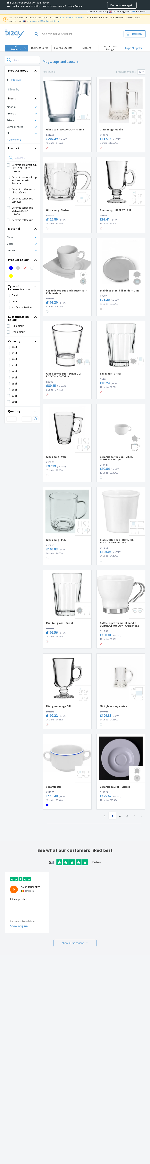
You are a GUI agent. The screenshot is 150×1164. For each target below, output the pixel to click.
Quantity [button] (14, 411)
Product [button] (13, 148)
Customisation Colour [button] (18, 318)
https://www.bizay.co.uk (71, 17)
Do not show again (121, 5)
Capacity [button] (14, 341)
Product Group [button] (18, 70)
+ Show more (14, 139)
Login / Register (133, 48)
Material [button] (14, 228)
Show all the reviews (73, 943)
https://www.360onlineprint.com (43, 20)
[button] (22, 107)
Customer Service (97, 11)
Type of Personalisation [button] (19, 287)
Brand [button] (12, 98)
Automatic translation (22, 921)
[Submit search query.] (9, 60)
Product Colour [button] (18, 260)
